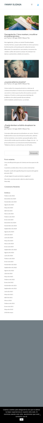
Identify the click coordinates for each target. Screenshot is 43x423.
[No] (40, 415)
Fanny (9, 38)
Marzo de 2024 (9, 243)
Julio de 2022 (8, 273)
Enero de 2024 (8, 246)
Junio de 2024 (8, 237)
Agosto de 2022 (9, 270)
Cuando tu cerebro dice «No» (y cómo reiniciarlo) (19, 168)
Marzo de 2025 (9, 214)
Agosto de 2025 (9, 205)
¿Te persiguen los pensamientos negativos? (17, 176)
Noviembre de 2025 (10, 202)
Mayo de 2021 (8, 294)
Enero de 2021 (8, 306)
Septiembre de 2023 (10, 249)
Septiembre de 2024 (10, 228)
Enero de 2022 (8, 282)
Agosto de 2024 (9, 232)
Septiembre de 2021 (10, 288)
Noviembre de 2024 (10, 226)
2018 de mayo (8, 312)
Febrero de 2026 (9, 196)
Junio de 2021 (8, 291)
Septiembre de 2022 (10, 267)
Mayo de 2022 (8, 276)
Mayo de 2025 (8, 207)
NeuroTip (26, 38)
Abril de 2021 (8, 297)
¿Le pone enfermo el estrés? (15, 82)
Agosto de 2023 (9, 252)
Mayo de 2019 (8, 309)
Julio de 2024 (8, 234)
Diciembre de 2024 (10, 222)
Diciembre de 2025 (10, 199)
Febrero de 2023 (9, 258)
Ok (21, 419)
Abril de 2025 (8, 211)
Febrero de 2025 (9, 217)
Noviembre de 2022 (10, 264)
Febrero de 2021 (9, 303)
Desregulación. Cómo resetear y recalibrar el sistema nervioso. (20, 35)
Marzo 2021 (8, 300)
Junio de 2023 (8, 255)
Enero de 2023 (8, 261)
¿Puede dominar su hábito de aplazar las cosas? (20, 126)
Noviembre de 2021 (10, 285)
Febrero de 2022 (9, 279)
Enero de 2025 (8, 220)
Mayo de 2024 (8, 240)
